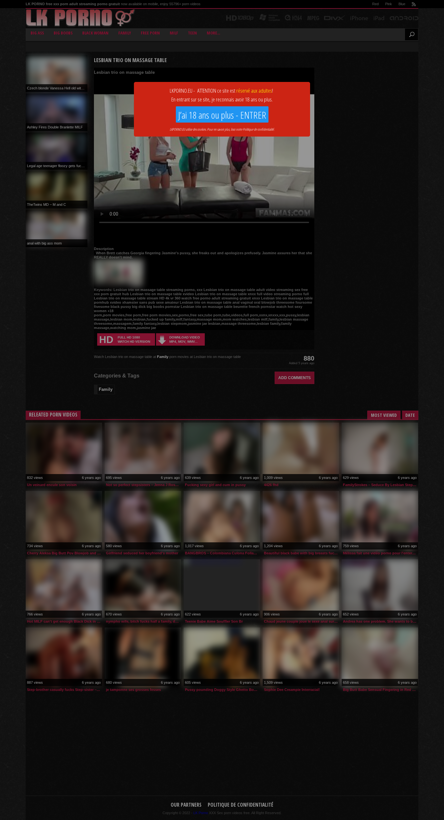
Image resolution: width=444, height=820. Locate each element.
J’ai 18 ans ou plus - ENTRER (222, 115)
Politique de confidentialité (258, 129)
